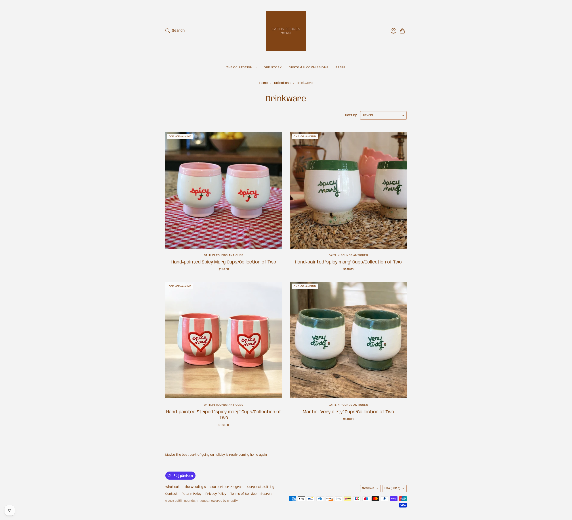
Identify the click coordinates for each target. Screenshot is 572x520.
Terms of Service (243, 493)
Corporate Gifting (260, 487)
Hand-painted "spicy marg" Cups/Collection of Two (348, 262)
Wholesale (172, 487)
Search (266, 493)
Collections (282, 83)
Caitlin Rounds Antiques (223, 255)
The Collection (239, 67)
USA (392, 488)
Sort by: (351, 115)
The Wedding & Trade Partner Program (213, 487)
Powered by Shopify (224, 500)
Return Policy (192, 493)
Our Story (273, 67)
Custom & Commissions (308, 67)
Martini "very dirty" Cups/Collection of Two (348, 412)
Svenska (368, 488)
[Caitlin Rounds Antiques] (286, 31)
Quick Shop (223, 242)
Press (341, 67)
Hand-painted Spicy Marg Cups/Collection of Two (223, 262)
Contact (171, 493)
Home (263, 83)
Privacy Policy (216, 493)
